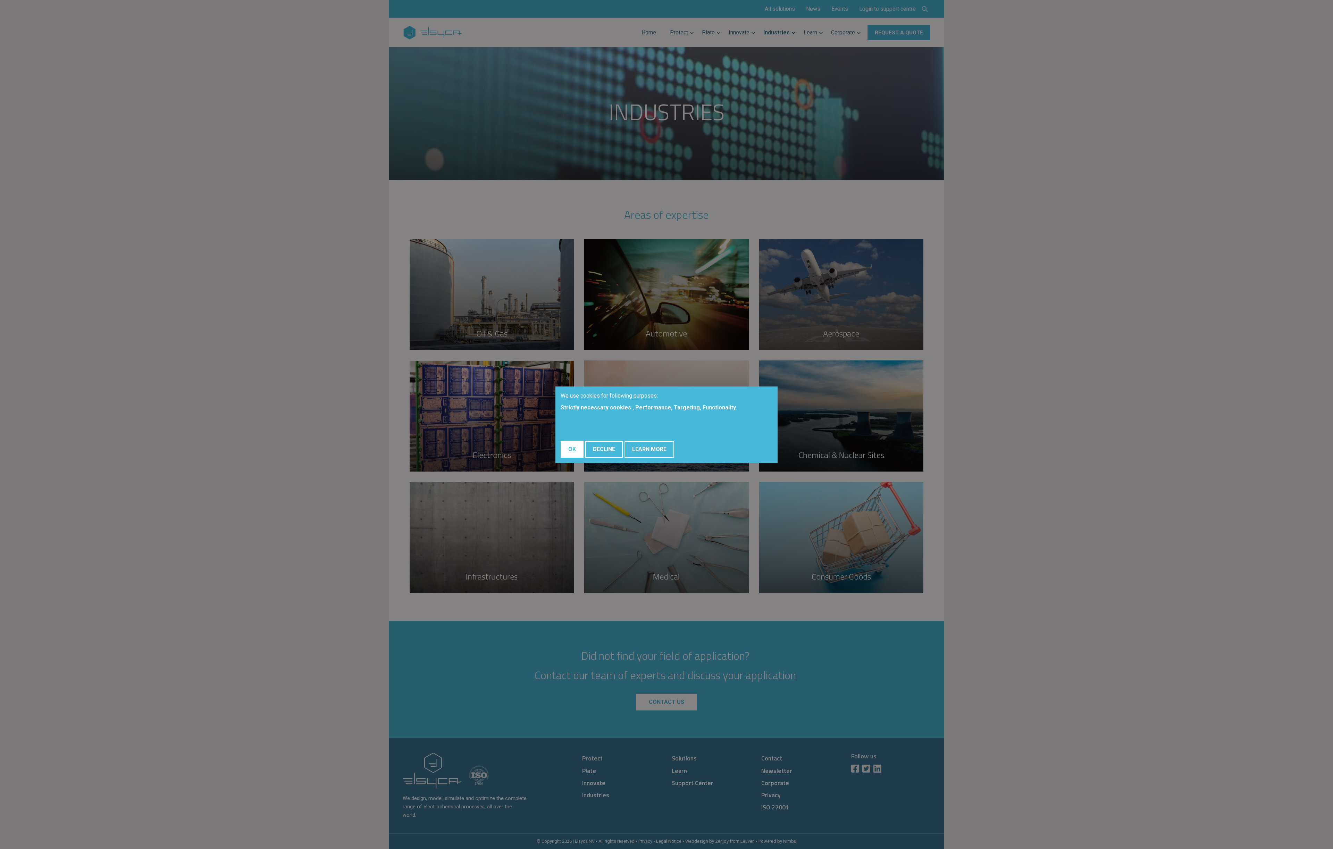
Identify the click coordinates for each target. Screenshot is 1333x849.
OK (572, 449)
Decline (604, 449)
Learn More (649, 449)
